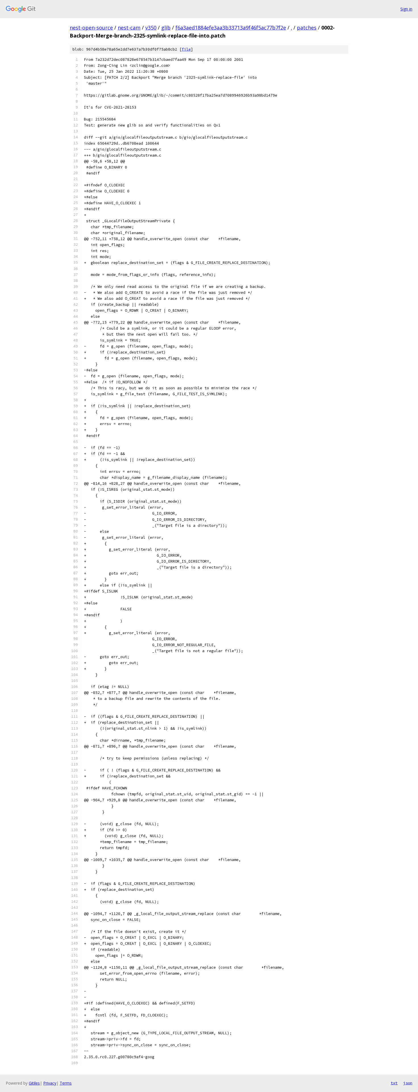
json (407, 1082)
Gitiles (34, 1083)
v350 (150, 27)
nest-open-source (91, 27)
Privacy (49, 1083)
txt (394, 1082)
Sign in (406, 9)
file (186, 49)
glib (166, 27)
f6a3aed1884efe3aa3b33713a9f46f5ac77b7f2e (230, 27)
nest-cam (129, 27)
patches (306, 27)
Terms (66, 1083)
